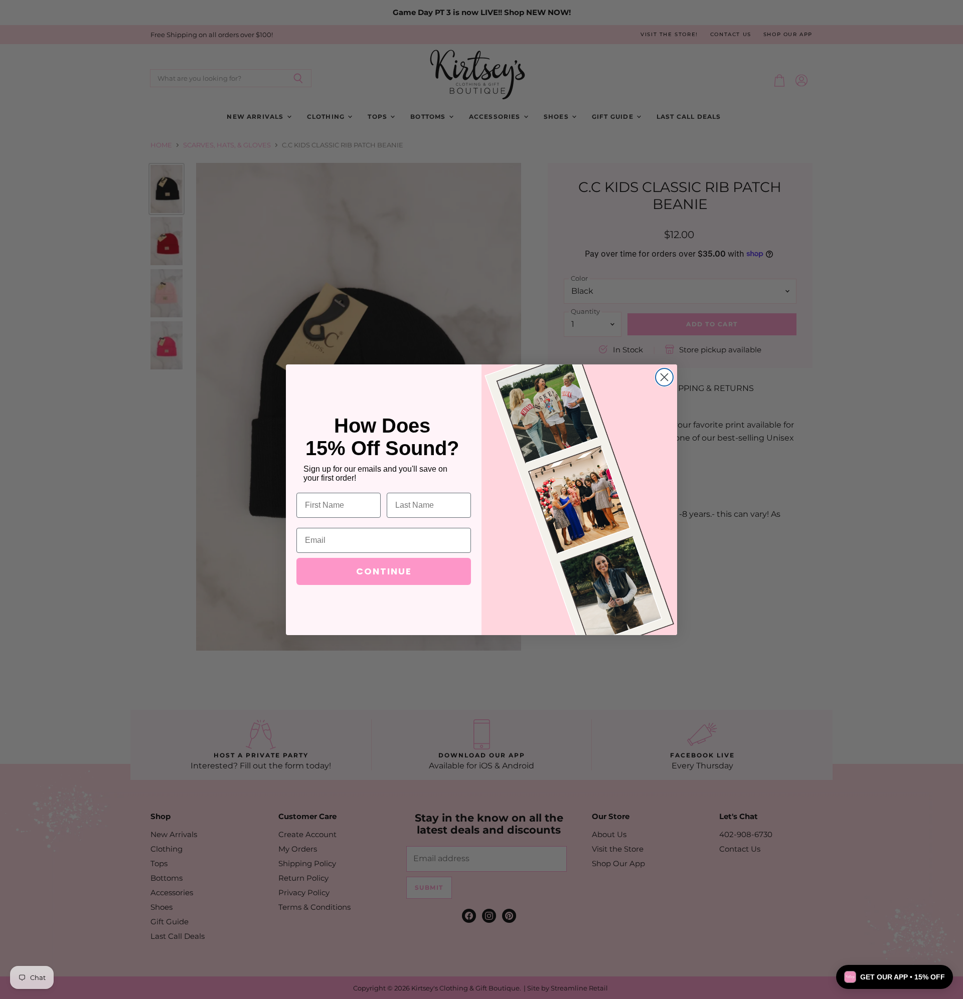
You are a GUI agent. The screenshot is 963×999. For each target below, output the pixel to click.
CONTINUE (384, 571)
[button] (894, 977)
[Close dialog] (664, 377)
